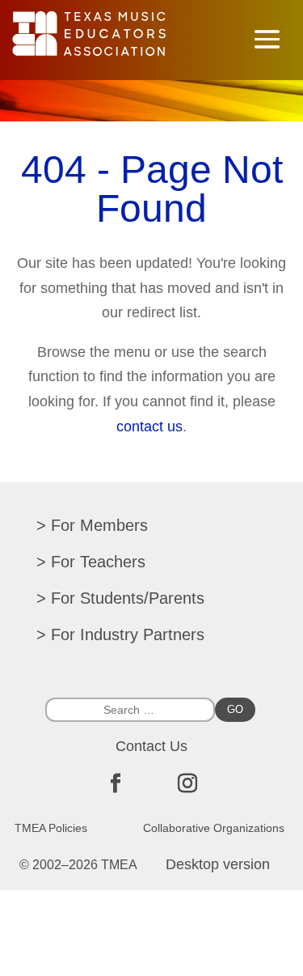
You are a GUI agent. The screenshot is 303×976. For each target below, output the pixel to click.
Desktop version (218, 864)
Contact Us (151, 746)
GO (235, 709)
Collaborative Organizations (213, 827)
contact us (149, 426)
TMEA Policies (51, 827)
